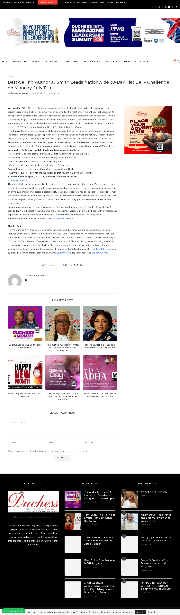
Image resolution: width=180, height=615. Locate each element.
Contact (145, 61)
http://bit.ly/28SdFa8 (17, 180)
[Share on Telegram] (77, 265)
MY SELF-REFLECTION (154, 492)
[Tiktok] (176, 7)
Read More (153, 612)
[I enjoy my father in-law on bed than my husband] (129, 544)
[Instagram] (159, 7)
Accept (140, 612)
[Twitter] (155, 7)
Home (5, 61)
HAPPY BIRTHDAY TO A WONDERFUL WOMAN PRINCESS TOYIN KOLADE (156, 586)
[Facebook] (152, 7)
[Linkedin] (162, 7)
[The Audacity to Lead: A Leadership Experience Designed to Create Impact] (73, 499)
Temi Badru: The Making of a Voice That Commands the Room (99, 518)
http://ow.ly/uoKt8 (100, 252)
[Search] (178, 61)
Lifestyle (128, 61)
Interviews (51, 61)
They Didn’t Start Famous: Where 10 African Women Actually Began (99, 2)
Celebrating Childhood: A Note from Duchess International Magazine (62, 396)
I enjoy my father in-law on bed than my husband (156, 539)
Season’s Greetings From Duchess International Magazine (155, 563)
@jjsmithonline (64, 252)
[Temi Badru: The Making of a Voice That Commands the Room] (73, 521)
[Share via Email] (81, 265)
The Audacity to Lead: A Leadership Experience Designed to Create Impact (99, 495)
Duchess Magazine (19, 93)
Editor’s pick (90, 61)
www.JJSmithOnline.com (101, 249)
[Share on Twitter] (72, 265)
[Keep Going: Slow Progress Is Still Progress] (73, 567)
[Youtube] (165, 7)
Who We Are (20, 61)
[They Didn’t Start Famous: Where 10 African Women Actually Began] (73, 544)
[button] (60, 2)
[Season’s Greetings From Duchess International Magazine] (129, 567)
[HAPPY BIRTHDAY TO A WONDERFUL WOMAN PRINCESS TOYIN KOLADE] (129, 589)
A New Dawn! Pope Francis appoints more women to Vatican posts (156, 518)
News (35, 61)
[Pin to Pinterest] (74, 265)
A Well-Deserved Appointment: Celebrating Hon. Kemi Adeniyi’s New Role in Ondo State (99, 588)
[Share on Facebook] (68, 265)
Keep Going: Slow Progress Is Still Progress (99, 562)
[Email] (169, 7)
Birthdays (110, 61)
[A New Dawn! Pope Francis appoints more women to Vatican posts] (129, 521)
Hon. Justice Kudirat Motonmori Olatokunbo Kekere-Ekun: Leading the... (62, 348)
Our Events (71, 61)
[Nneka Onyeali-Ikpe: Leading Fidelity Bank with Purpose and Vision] (100, 323)
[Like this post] (66, 265)
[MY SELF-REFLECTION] (129, 499)
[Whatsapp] (173, 7)
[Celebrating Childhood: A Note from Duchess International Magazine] (62, 372)
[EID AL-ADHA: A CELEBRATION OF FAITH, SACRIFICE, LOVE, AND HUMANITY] (100, 372)
